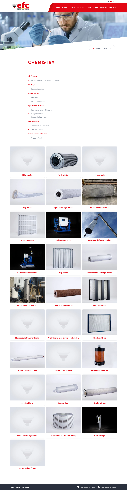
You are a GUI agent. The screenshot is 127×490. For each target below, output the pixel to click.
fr (113, 1)
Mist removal (33, 121)
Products (65, 7)
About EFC (103, 7)
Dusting (31, 85)
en (111, 1)
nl (108, 1)
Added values (93, 7)
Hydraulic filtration (36, 105)
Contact (112, 7)
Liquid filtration (34, 93)
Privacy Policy (15, 487)
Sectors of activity (78, 7)
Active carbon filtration (37, 134)
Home (58, 7)
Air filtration (33, 76)
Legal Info (25, 487)
